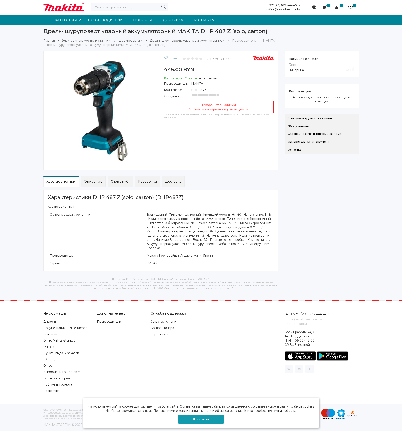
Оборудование (299, 126)
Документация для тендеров (65, 328)
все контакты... (297, 324)
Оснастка (294, 149)
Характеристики (61, 182)
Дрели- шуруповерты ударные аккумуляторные (186, 41)
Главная (49, 41)
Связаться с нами (163, 322)
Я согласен (201, 419)
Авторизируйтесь (306, 97)
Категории (66, 20)
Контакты (204, 20)
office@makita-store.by (283, 9)
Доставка (173, 20)
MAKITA (197, 83)
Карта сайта (160, 334)
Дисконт (49, 322)
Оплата (48, 347)
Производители (109, 322)
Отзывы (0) (120, 182)
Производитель (105, 20)
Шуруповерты (129, 41)
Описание (93, 182)
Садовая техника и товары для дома (314, 133)
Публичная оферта (57, 384)
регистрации (207, 78)
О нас (47, 366)
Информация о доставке (62, 372)
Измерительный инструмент (308, 141)
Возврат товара (162, 328)
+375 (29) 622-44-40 (309, 314)
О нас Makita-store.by (59, 340)
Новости (142, 20)
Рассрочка (147, 182)
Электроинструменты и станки (85, 41)
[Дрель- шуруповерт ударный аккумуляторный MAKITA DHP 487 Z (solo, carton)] (103, 110)
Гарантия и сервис (57, 378)
